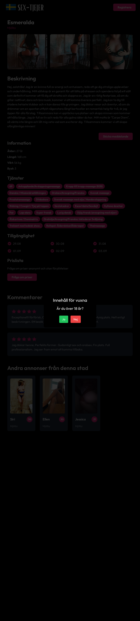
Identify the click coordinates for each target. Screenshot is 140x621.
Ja (63, 319)
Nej (75, 319)
